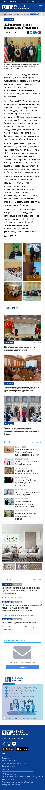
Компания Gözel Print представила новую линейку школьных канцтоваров (26, 516)
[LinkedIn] (31, 32)
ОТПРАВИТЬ (22, 667)
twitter (3, 743)
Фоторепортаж (9, 19)
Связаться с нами (8, 766)
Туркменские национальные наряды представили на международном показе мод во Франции (22, 431)
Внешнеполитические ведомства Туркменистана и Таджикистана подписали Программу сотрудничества (27, 452)
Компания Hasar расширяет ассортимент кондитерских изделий (26, 472)
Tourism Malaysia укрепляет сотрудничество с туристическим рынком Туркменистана (21, 389)
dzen (13, 743)
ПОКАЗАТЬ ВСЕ (36, 442)
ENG (27, 1)
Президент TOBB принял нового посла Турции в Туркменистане (27, 462)
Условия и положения (9, 761)
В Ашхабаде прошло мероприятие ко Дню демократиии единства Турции (19, 348)
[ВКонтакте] (34, 32)
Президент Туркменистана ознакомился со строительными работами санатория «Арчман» (25, 504)
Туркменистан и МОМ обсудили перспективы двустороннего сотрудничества (25, 483)
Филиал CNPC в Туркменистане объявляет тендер (19, 622)
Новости (7, 442)
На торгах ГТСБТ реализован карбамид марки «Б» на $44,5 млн (27, 493)
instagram (8, 743)
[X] (28, 32)
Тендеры (7, 579)
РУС (38, 1)
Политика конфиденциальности (14, 763)
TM (33, 1)
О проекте (6, 758)
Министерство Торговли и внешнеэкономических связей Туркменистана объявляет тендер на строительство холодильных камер (21, 590)
